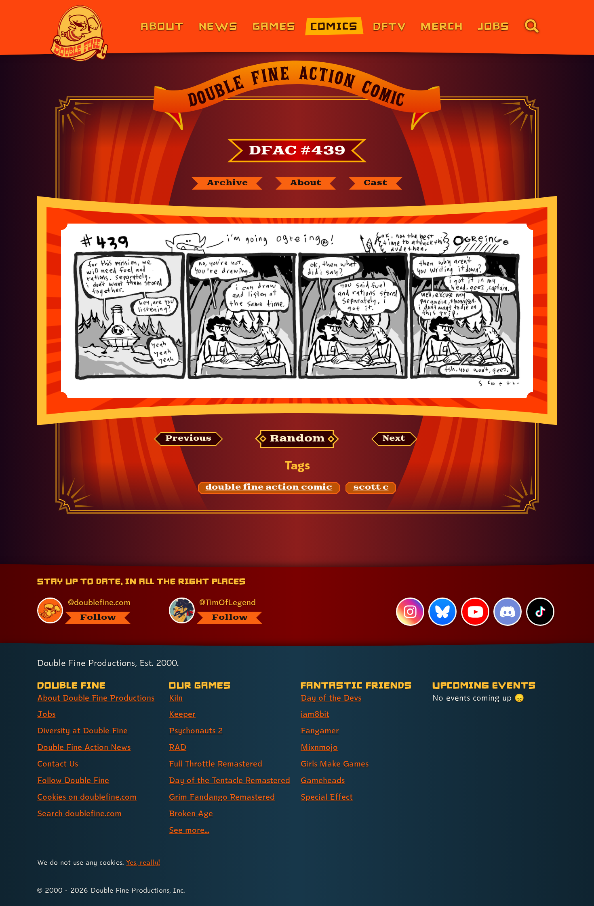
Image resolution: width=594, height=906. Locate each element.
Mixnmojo (319, 747)
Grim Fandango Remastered (222, 797)
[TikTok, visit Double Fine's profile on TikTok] (540, 612)
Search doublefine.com (79, 813)
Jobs (494, 25)
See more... (189, 830)
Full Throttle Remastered (215, 764)
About (162, 25)
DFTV (389, 25)
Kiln (176, 698)
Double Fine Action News (84, 747)
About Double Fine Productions (95, 698)
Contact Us (57, 764)
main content (339, 566)
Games (274, 25)
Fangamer (320, 730)
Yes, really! (143, 862)
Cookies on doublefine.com (87, 797)
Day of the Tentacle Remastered (229, 780)
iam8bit (315, 714)
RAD (177, 747)
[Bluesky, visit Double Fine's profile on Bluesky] (442, 612)
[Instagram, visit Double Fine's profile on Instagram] (410, 612)
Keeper (182, 714)
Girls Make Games (335, 764)
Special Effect (327, 797)
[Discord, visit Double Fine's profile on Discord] (507, 612)
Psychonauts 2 (196, 730)
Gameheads (323, 780)
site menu (288, 566)
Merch (442, 25)
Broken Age (191, 813)
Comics (334, 25)
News (218, 25)
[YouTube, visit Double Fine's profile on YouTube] (475, 612)
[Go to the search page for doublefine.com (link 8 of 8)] (531, 26)
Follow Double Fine (73, 780)
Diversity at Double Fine (82, 730)
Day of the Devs (331, 698)
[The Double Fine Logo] (79, 33)
